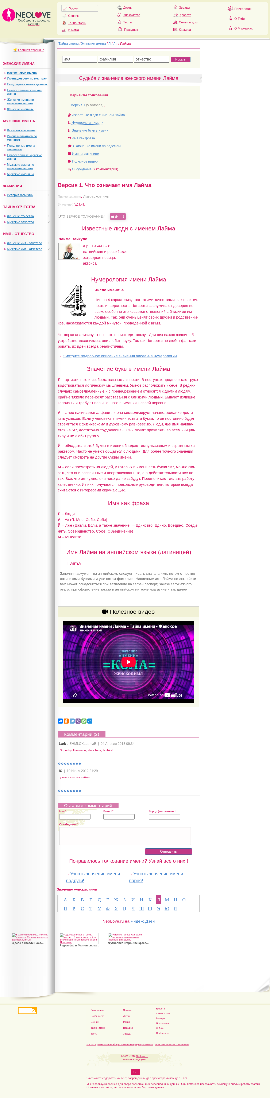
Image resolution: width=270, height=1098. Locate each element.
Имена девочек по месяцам (27, 78)
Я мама (73, 30)
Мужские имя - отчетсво (24, 249)
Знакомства (131, 15)
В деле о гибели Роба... (28, 943)
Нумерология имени (87, 122)
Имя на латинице (85, 154)
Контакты (91, 1044)
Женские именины (20, 109)
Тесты (127, 22)
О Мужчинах (243, 28)
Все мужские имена (21, 130)
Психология (242, 9)
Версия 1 (78, 105)
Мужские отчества (20, 222)
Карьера (185, 29)
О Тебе (239, 18)
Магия (126, 1022)
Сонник (73, 15)
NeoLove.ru (142, 1056)
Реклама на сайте (107, 1044)
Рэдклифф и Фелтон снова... (79, 945)
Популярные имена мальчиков (21, 147)
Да (119, 216)
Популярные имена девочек (27, 84)
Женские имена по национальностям (20, 101)
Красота (185, 15)
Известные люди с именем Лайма (98, 115)
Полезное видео (85, 161)
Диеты (127, 7)
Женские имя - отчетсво (24, 243)
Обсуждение (82, 169)
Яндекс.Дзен (143, 921)
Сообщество (97, 1016)
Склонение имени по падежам (97, 146)
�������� (69, 763)
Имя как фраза (83, 138)
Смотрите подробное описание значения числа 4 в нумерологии (120, 356)
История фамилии (20, 195)
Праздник (131, 29)
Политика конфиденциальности (136, 1044)
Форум (73, 8)
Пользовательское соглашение (172, 1044)
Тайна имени (77, 23)
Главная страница (31, 50)
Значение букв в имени (90, 130)
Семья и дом (188, 22)
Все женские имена (22, 73)
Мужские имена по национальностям (20, 166)
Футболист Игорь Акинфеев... (128, 943)
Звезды (184, 7)
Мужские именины (20, 174)
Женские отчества (20, 216)
